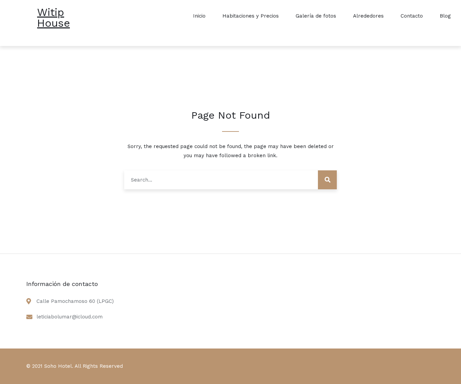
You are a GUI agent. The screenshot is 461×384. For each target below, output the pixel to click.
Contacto (412, 16)
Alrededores (368, 16)
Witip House (53, 17)
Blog (445, 16)
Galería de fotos (316, 16)
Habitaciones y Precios (250, 16)
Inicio (199, 16)
